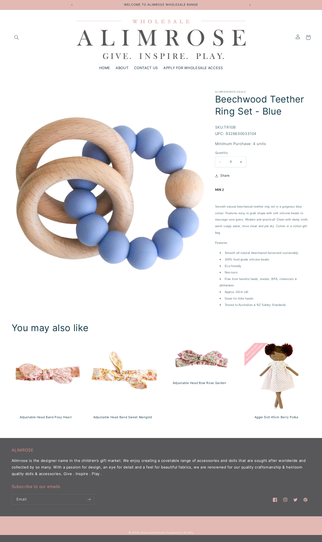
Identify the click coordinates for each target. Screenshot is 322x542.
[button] (17, 37)
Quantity (221, 153)
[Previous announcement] (72, 5)
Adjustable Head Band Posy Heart (45, 417)
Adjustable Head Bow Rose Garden (199, 383)
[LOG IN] (299, 37)
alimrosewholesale (153, 532)
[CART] (308, 37)
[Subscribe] (89, 499)
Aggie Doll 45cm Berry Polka (276, 417)
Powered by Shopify (180, 532)
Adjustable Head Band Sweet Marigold (122, 417)
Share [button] (225, 176)
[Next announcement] (250, 5)
